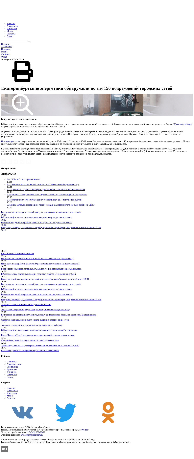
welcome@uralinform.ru (32, 435)
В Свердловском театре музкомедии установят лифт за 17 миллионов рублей (44, 200)
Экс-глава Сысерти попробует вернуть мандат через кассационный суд (35, 309)
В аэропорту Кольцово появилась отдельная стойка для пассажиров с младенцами (47, 194)
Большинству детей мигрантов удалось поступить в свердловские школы (36, 294)
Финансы (11, 372)
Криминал (12, 369)
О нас (9, 36)
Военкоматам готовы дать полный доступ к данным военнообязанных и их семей (41, 284)
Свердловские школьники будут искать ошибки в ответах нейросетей (35, 320)
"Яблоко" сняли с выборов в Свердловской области (26, 304)
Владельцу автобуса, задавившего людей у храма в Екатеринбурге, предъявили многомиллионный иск (51, 299)
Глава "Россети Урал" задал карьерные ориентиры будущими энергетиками (37, 335)
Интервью (12, 28)
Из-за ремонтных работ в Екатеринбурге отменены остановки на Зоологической (46, 189)
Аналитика (12, 26)
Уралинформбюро (183, 124)
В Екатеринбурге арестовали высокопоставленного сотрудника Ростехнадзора (39, 330)
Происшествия (14, 364)
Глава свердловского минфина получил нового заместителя (30, 350)
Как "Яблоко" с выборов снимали (23, 179)
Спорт (10, 377)
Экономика (12, 367)
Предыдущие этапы (10, 141)
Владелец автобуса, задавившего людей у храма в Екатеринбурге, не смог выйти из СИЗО (51, 205)
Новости (11, 23)
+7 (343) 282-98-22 (36, 432)
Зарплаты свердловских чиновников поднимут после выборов (31, 325)
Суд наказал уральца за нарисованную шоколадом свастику (30, 340)
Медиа (10, 31)
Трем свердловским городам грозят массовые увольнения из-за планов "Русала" (40, 345)
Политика (11, 361)
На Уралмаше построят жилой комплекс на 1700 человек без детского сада (43, 184)
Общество (12, 374)
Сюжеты (11, 33)
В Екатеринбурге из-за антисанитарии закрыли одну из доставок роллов (36, 289)
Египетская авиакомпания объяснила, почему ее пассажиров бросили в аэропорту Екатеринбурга (48, 315)
